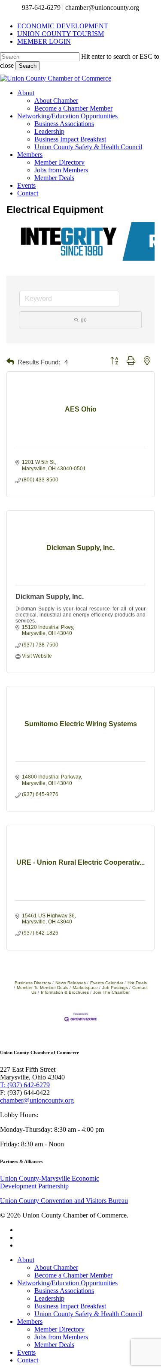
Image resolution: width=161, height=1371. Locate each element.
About (25, 1259)
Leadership (49, 1298)
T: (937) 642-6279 (25, 1084)
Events (26, 1352)
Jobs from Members (61, 1337)
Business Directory (33, 982)
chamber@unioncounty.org (37, 1100)
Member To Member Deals (42, 987)
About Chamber (56, 1267)
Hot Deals (137, 982)
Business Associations (64, 1290)
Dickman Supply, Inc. (49, 596)
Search (27, 66)
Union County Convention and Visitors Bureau (64, 1200)
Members (30, 1321)
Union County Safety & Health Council (88, 1313)
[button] (10, 362)
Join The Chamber (111, 992)
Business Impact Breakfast (70, 1306)
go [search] (84, 320)
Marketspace (85, 987)
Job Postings (115, 987)
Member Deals (54, 1344)
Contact (27, 1360)
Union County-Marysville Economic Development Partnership (49, 1182)
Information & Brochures (65, 992)
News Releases (70, 982)
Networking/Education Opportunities (67, 1283)
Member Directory (59, 1329)
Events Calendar (106, 982)
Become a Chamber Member (73, 1275)
